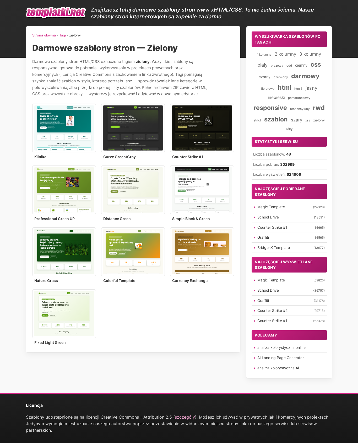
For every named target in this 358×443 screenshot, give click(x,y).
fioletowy (268, 88)
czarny (264, 76)
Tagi (62, 35)
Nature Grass (46, 280)
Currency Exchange (190, 280)
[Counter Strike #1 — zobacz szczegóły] (202, 128)
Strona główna (44, 35)
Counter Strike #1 (187, 156)
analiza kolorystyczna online (281, 347)
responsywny (300, 109)
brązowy (277, 65)
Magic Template (271, 207)
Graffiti (263, 237)
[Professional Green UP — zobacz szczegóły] (64, 190)
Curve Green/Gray (119, 156)
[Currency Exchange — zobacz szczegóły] (202, 251)
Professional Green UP (54, 218)
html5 (298, 88)
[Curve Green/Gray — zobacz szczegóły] (133, 128)
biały (262, 65)
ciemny (301, 65)
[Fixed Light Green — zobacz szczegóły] (64, 313)
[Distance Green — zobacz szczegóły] (133, 190)
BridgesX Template (273, 247)
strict (257, 120)
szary (296, 119)
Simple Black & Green (191, 218)
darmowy (305, 76)
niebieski (276, 97)
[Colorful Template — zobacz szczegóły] (133, 251)
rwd (319, 107)
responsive (270, 107)
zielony (319, 120)
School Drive (268, 217)
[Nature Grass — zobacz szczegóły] (64, 251)
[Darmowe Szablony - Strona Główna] (56, 13)
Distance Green (117, 218)
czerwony (281, 77)
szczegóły (185, 417)
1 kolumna (264, 54)
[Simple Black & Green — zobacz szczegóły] (202, 190)
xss (307, 120)
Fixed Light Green (50, 342)
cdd (289, 65)
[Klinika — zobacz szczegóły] (64, 128)
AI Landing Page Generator (280, 357)
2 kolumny (285, 54)
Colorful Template (119, 280)
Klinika (40, 156)
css (316, 64)
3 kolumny (310, 54)
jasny (311, 88)
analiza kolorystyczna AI (278, 368)
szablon (276, 119)
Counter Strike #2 (272, 310)
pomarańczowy (299, 98)
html (284, 87)
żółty (289, 129)
